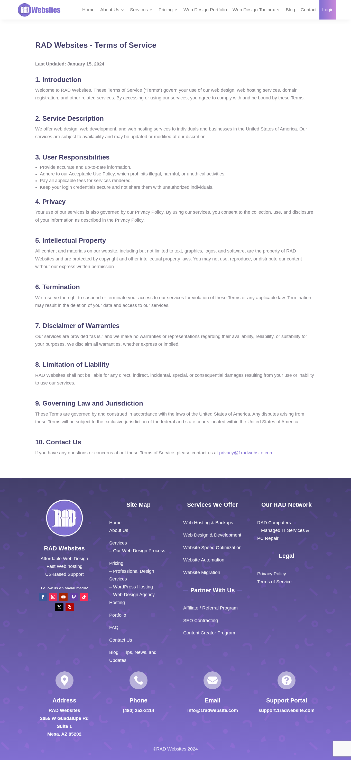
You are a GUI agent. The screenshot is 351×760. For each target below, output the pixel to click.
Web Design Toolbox (254, 9)
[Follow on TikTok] (84, 597)
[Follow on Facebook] (43, 597)
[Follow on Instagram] (53, 597)
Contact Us (120, 640)
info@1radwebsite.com (212, 710)
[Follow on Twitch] (74, 597)
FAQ (113, 627)
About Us (109, 9)
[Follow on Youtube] (63, 597)
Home (88, 9)
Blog (290, 9)
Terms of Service (274, 581)
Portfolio (117, 615)
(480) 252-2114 (138, 710)
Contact (309, 9)
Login (328, 9)
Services (139, 9)
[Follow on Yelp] (70, 607)
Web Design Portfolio (205, 9)
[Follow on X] (59, 607)
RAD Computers (274, 522)
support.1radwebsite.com (286, 710)
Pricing (166, 9)
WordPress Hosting (133, 586)
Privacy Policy (271, 573)
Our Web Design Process (139, 550)
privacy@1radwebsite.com (246, 452)
